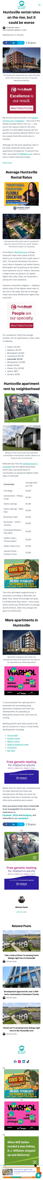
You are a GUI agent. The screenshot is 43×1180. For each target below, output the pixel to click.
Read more (11, 163)
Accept (16, 1176)
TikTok (15, 815)
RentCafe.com (21, 252)
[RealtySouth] (21, 99)
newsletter (23, 818)
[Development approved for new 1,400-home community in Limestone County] (21, 977)
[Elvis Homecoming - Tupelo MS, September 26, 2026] (21, 574)
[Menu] (39, 5)
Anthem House (13, 738)
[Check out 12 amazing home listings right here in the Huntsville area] (21, 1013)
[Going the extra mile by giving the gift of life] (21, 408)
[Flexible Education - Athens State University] (21, 196)
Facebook (7, 815)
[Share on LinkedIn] (13, 43)
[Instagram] (19, 1061)
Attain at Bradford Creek (18, 744)
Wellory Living (13, 741)
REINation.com (25, 154)
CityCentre (12, 747)
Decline (27, 1176)
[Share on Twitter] (21, 43)
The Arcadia (12, 735)
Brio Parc (11, 750)
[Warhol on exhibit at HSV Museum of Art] (21, 680)
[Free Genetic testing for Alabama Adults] (21, 769)
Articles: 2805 (21, 912)
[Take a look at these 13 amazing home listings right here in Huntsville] (21, 941)
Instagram (27, 815)
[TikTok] (27, 1061)
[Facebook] (15, 1061)
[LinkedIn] (23, 1061)
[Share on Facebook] (6, 43)
